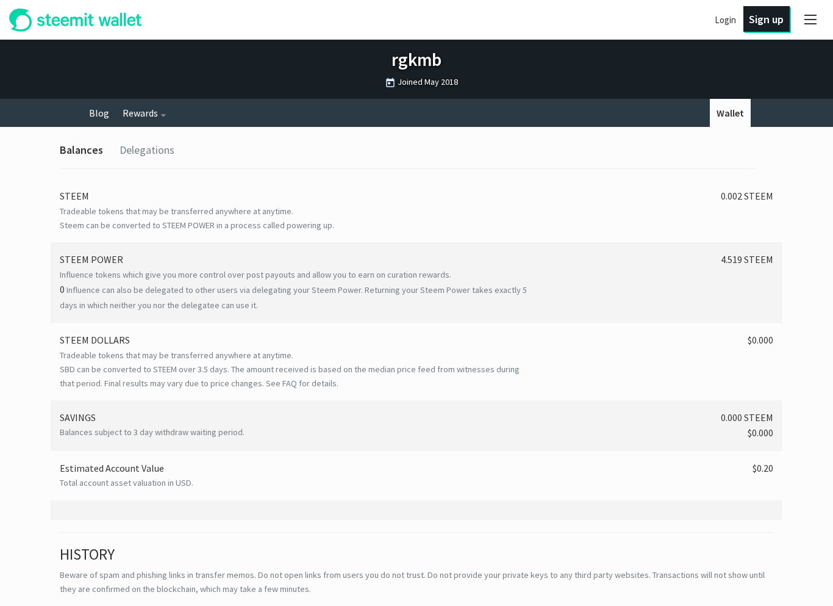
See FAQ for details (301, 383)
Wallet (730, 113)
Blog (99, 113)
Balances (81, 150)
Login (725, 20)
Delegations (147, 150)
